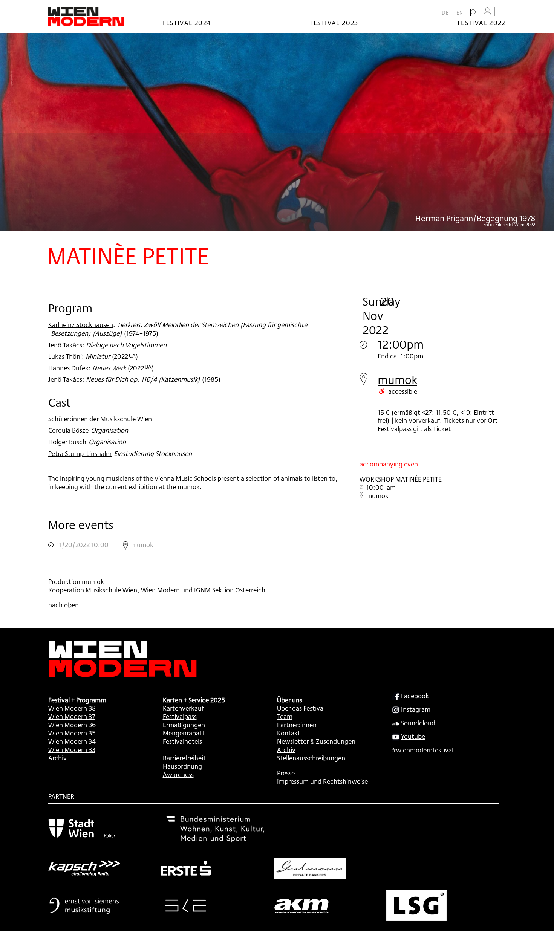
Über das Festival (301, 708)
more (277, 545)
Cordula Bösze (68, 430)
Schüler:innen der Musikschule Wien (100, 418)
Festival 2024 (187, 23)
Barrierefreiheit (184, 758)
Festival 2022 (482, 23)
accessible (402, 391)
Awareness (178, 774)
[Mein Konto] (487, 11)
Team (284, 716)
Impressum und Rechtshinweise (322, 781)
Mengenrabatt (184, 733)
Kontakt (288, 733)
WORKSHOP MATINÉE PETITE (401, 479)
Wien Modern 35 (72, 733)
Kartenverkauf (183, 708)
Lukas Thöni (65, 356)
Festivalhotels (182, 741)
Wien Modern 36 (72, 724)
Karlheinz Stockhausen (80, 324)
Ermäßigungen (184, 724)
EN (460, 12)
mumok (397, 379)
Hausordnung (182, 766)
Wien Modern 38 (72, 708)
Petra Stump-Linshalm (80, 453)
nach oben (63, 605)
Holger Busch (67, 441)
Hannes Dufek (68, 368)
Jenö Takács (65, 345)
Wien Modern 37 (71, 716)
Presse (286, 773)
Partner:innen (297, 724)
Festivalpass (180, 716)
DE (445, 12)
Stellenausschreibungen (311, 758)
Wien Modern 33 (71, 749)
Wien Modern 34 (72, 741)
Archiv (57, 758)
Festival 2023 (334, 23)
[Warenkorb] (502, 12)
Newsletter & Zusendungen (316, 741)
